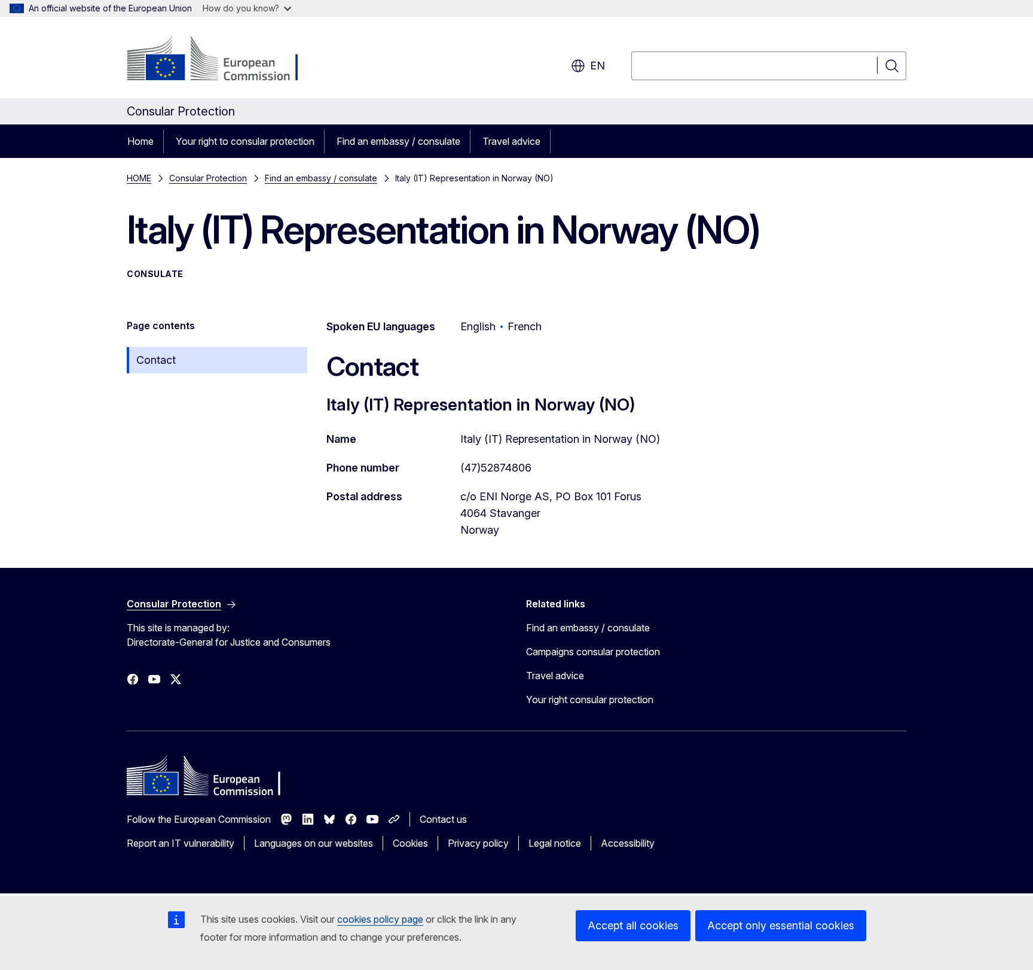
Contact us (443, 819)
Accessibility (628, 843)
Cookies (410, 843)
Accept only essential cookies (780, 925)
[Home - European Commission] (223, 60)
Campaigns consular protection (593, 652)
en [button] (597, 65)
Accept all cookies (633, 925)
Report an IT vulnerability (180, 843)
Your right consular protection (589, 700)
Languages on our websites (313, 843)
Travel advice (511, 141)
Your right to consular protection (245, 141)
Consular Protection (208, 178)
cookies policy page (380, 919)
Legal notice (554, 843)
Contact (156, 360)
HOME (139, 178)
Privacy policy (478, 843)
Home (140, 141)
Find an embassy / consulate (398, 141)
